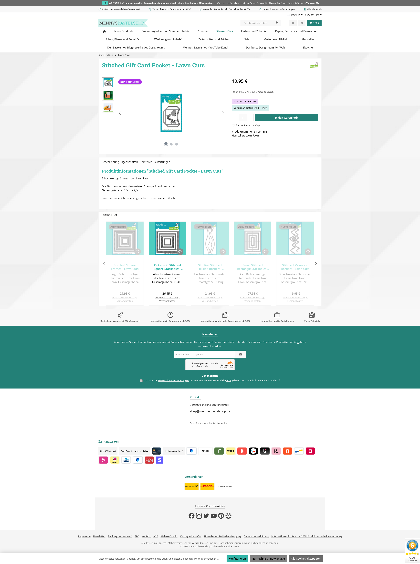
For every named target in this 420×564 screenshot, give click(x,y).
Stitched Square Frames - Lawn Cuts (125, 267)
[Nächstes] (222, 112)
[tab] (110, 162)
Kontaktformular (218, 423)
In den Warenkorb (286, 117)
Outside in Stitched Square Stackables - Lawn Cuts (167, 267)
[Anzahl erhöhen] (250, 117)
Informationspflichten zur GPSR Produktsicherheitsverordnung (306, 536)
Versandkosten (200, 543)
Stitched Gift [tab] (109, 215)
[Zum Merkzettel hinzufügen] (137, 251)
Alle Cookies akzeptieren (306, 558)
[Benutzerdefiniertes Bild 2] (207, 486)
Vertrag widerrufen (190, 536)
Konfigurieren (237, 558)
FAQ (137, 536)
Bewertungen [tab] (162, 162)
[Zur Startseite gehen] (123, 23)
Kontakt (146, 536)
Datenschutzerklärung (256, 536)
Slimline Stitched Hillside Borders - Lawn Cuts (210, 267)
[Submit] (240, 354)
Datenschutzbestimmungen (173, 380)
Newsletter (99, 536)
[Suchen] (277, 23)
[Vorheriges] (119, 112)
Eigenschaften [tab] (129, 162)
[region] (164, 113)
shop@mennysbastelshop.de (210, 411)
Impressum (84, 536)
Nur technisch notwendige (268, 558)
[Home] (104, 31)
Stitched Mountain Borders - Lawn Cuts (295, 267)
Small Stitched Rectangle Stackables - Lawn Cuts (252, 267)
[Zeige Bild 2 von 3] (171, 144)
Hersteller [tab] (146, 162)
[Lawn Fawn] (314, 66)
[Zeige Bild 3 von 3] (176, 144)
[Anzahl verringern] (235, 117)
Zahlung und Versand (120, 536)
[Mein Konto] (301, 23)
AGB (228, 380)
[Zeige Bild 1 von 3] (166, 144)
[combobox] (257, 23)
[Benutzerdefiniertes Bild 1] (191, 486)
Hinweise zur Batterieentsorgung (222, 536)
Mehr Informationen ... (206, 558)
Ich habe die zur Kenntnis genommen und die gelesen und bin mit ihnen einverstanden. (212, 380)
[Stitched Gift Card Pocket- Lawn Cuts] (171, 113)
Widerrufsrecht (169, 536)
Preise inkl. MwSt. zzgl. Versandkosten (253, 91)
